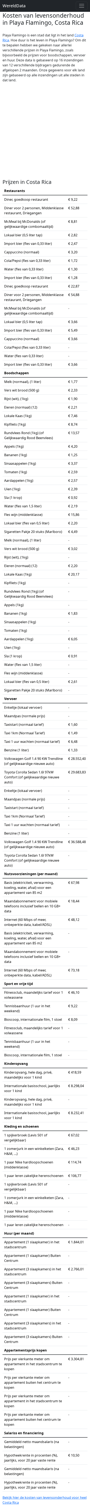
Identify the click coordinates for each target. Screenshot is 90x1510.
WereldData (14, 6)
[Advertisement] (45, 130)
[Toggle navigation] (81, 6)
